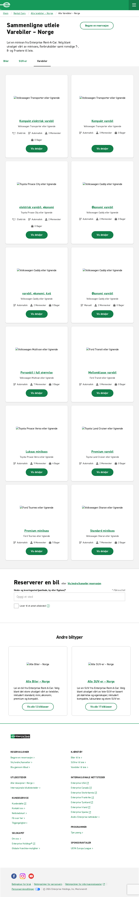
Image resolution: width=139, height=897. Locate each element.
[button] (134, 5)
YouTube (31, 876)
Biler (6, 61)
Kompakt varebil (102, 121)
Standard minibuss (102, 531)
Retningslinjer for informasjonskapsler (83, 884)
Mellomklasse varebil (102, 373)
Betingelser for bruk (21, 884)
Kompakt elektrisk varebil (36, 121)
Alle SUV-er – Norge (101, 681)
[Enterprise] (5, 5)
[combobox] (69, 597)
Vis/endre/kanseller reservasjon (84, 583)
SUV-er (23, 61)
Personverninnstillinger (23, 889)
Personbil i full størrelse (37, 373)
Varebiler (42, 61)
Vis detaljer (37, 148)
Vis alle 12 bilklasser (38, 706)
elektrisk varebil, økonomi (36, 207)
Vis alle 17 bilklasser (101, 706)
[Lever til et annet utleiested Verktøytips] (48, 606)
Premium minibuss (36, 531)
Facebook (14, 876)
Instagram (22, 876)
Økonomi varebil (102, 207)
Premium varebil (102, 452)
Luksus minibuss (36, 452)
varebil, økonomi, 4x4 (36, 293)
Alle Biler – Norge (38, 681)
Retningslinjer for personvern (48, 884)
